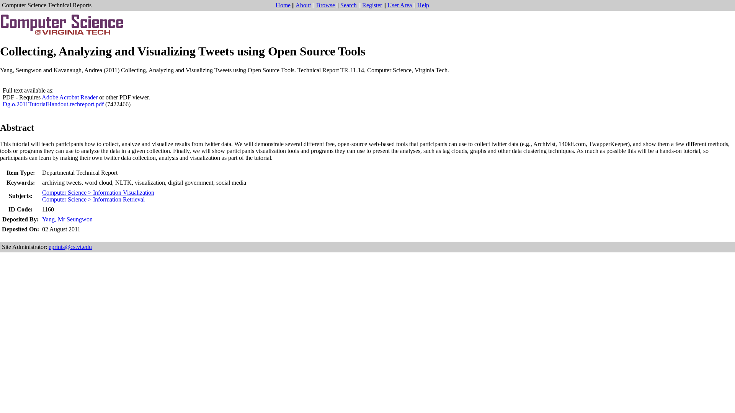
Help (423, 5)
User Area (399, 5)
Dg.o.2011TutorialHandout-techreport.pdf (53, 104)
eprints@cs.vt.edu (70, 247)
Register (372, 5)
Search (348, 5)
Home (283, 5)
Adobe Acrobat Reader (70, 97)
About (303, 5)
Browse (325, 5)
